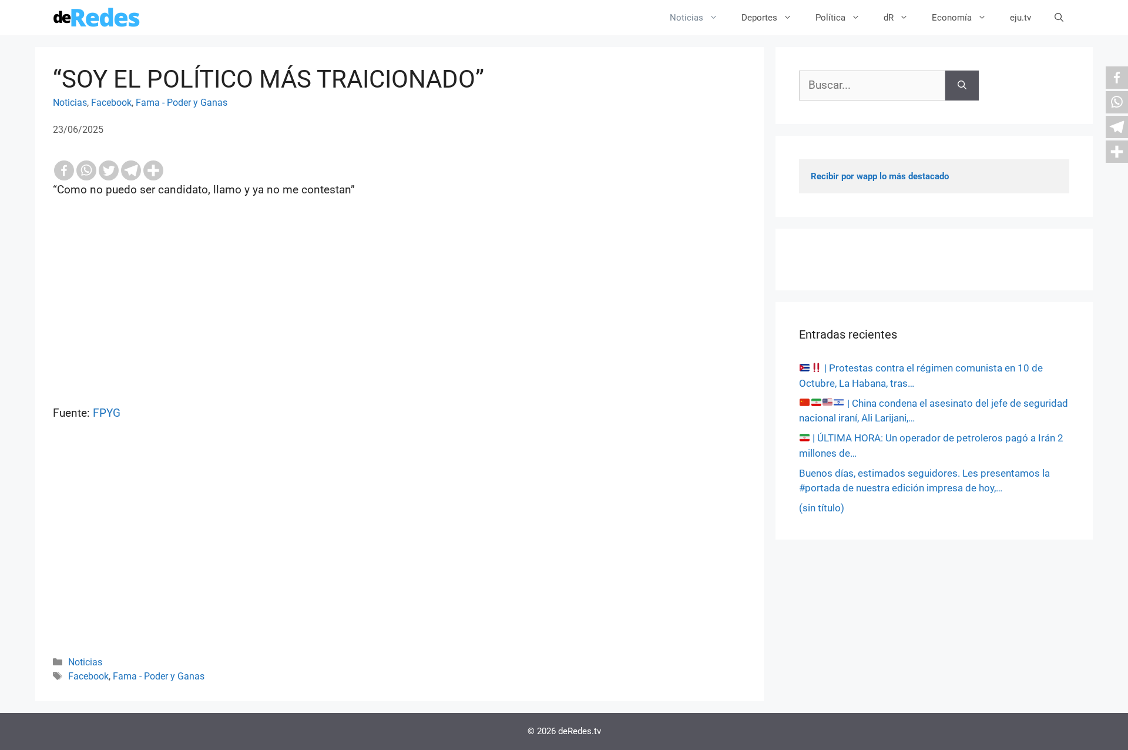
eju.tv (1020, 17)
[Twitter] (109, 170)
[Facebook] (64, 170)
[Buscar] (962, 86)
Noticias (686, 17)
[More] (153, 170)
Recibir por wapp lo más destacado (880, 176)
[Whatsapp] (86, 170)
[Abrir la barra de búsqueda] (1059, 17)
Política (830, 17)
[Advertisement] (399, 554)
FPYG (106, 413)
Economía (952, 17)
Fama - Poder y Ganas (181, 102)
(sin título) (821, 508)
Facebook (111, 102)
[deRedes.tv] (97, 17)
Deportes (759, 17)
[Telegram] (131, 170)
